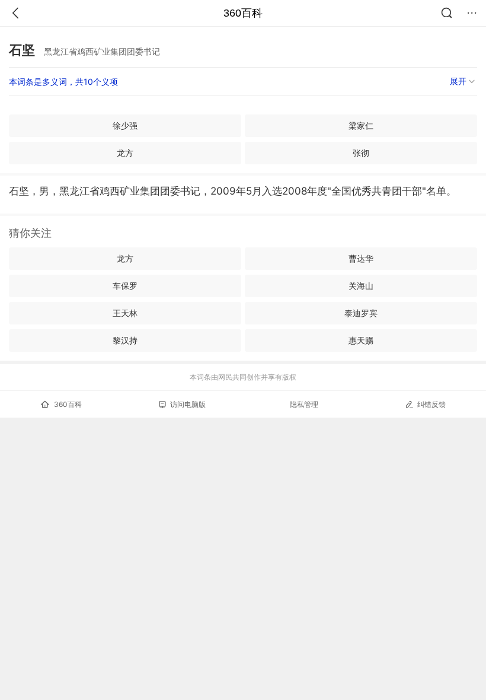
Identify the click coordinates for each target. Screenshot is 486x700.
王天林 (125, 313)
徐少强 (125, 125)
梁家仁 (360, 125)
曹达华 (360, 258)
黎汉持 (125, 340)
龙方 (125, 153)
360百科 (243, 13)
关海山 (360, 286)
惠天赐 (360, 340)
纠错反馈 (431, 404)
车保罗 (125, 286)
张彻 (361, 153)
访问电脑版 (188, 404)
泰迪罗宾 (361, 313)
